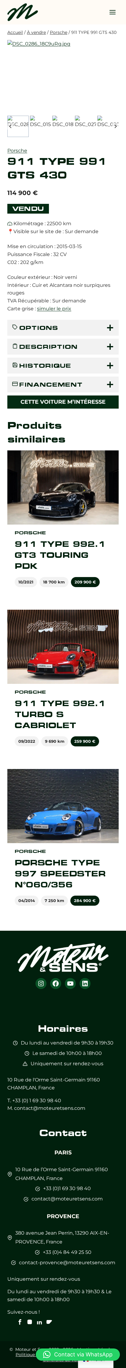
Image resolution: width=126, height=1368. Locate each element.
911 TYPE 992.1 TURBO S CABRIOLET (60, 714)
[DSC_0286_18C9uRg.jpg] (63, 77)
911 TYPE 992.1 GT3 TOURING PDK (60, 555)
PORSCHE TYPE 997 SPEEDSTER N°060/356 (60, 873)
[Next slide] (115, 126)
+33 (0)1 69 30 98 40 (67, 1188)
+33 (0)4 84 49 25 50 (67, 1252)
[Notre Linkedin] (39, 1322)
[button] (18, 126)
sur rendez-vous (83, 1064)
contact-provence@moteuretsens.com (67, 1262)
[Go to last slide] (10, 126)
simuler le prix (54, 309)
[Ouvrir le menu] (112, 12)
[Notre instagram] (29, 1322)
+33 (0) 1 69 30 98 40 (36, 1100)
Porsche (17, 150)
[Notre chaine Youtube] (49, 1322)
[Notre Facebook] (20, 1322)
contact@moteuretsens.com (49, 1108)
